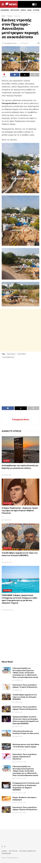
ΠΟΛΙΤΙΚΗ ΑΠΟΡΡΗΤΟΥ (27, 851)
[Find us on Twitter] (5, 846)
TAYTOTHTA (13, 851)
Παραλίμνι (17, 16)
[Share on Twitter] (25, 75)
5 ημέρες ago (7, 475)
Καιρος (23, 10)
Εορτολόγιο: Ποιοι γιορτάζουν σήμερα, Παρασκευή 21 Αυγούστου (25, 756)
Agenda (6, 460)
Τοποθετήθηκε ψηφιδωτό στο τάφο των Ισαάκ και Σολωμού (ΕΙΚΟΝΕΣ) (25, 697)
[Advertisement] (20, 330)
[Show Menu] (3, 4)
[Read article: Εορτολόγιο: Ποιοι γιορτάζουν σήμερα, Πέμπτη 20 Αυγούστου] (6, 709)
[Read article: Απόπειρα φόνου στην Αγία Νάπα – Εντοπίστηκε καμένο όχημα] (6, 746)
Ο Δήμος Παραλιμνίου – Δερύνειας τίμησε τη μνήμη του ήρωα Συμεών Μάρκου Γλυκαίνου (20, 510)
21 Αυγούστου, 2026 (20, 749)
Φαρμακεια (5, 10)
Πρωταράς (11, 354)
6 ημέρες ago (7, 520)
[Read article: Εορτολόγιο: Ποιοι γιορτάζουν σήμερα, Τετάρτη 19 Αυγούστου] (6, 687)
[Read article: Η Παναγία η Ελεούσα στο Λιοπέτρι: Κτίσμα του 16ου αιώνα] (6, 733)
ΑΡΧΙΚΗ (4, 851)
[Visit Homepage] (11, 4)
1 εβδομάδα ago (8, 610)
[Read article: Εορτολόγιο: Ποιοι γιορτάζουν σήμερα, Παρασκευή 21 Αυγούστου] (6, 756)
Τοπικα (9, 16)
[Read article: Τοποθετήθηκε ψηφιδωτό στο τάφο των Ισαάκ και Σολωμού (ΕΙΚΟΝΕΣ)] (20, 536)
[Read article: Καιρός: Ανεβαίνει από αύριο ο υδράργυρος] (6, 799)
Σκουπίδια (21, 354)
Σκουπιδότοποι (8, 357)
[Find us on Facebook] (2, 846)
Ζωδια (29, 10)
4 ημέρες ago (18, 680)
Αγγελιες (36, 10)
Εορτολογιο (14, 10)
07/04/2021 (24, 43)
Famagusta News (10, 43)
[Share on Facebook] (15, 75)
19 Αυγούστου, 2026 (20, 812)
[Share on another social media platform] (34, 75)
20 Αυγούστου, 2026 (20, 761)
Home (3, 16)
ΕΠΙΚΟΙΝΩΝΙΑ (6, 853)
